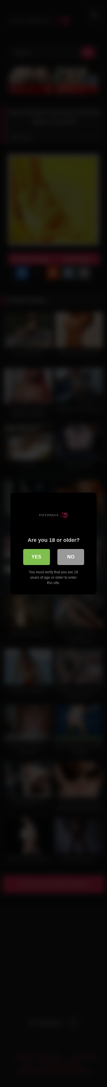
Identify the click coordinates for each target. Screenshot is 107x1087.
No (70, 556)
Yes (36, 556)
